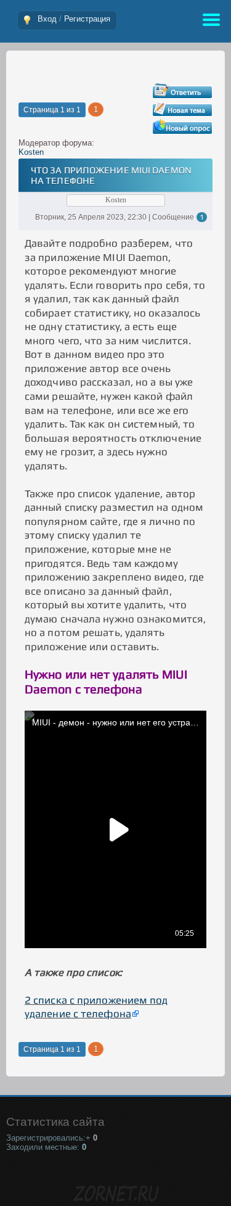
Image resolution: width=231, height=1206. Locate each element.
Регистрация (87, 18)
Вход (47, 18)
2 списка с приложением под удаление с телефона (96, 1007)
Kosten (31, 152)
